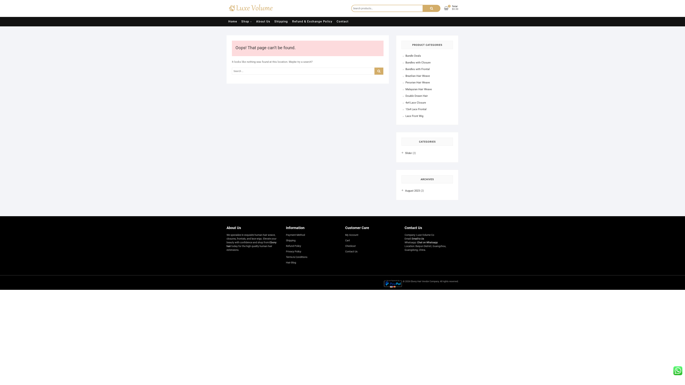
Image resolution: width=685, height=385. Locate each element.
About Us (263, 21)
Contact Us (351, 251)
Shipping (281, 21)
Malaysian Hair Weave (418, 89)
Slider (408, 153)
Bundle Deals (413, 55)
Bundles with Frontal (417, 69)
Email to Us (418, 238)
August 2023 (412, 190)
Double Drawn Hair (416, 95)
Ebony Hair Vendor (420, 281)
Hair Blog (291, 262)
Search (431, 8)
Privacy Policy (293, 251)
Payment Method (295, 234)
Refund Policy (293, 246)
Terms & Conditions (296, 257)
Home (232, 21)
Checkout (350, 246)
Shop (245, 21)
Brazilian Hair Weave (417, 76)
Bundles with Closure (418, 62)
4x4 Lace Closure (415, 102)
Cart (347, 240)
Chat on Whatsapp (427, 242)
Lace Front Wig (414, 116)
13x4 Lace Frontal (416, 109)
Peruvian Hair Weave (417, 82)
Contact (342, 21)
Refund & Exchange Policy (312, 21)
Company (434, 281)
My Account (351, 234)
